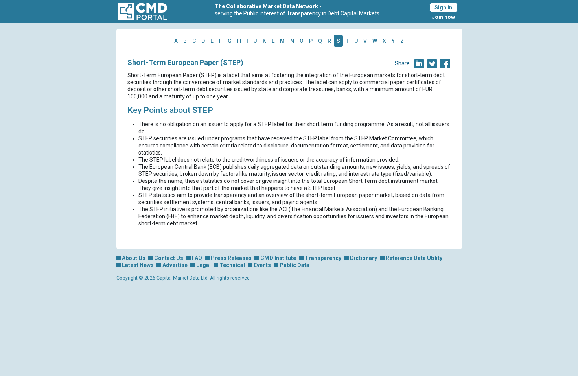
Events (262, 265)
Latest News (138, 265)
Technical (232, 265)
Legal (203, 265)
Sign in (443, 7)
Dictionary (363, 258)
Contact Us (168, 258)
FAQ (197, 258)
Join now (443, 17)
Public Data (294, 265)
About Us (133, 258)
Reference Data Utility (414, 258)
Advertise (175, 265)
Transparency (323, 258)
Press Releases (231, 258)
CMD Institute (278, 258)
